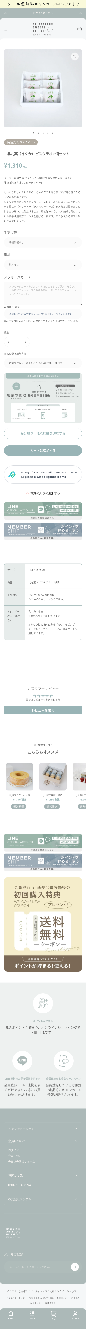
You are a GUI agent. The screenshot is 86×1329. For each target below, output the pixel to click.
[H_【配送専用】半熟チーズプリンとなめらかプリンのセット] (53, 776)
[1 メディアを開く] (75, 56)
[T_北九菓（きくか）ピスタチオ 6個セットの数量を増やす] (25, 342)
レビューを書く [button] (43, 710)
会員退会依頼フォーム (21, 1162)
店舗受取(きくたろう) (21, 142)
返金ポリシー (63, 1298)
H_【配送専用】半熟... (52, 795)
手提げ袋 (10, 232)
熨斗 (7, 255)
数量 (6, 332)
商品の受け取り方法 (15, 353)
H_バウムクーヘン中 (19, 795)
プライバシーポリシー (16, 1298)
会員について (16, 1156)
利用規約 (75, 1298)
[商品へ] (33, 133)
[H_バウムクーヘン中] (19, 776)
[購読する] (75, 1267)
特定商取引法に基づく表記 (41, 1298)
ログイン (13, 1150)
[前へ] (5, 13)
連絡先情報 (50, 1303)
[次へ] (80, 13)
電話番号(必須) (12, 307)
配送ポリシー (36, 1303)
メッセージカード (17, 277)
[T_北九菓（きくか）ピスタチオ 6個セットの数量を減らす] (8, 342)
